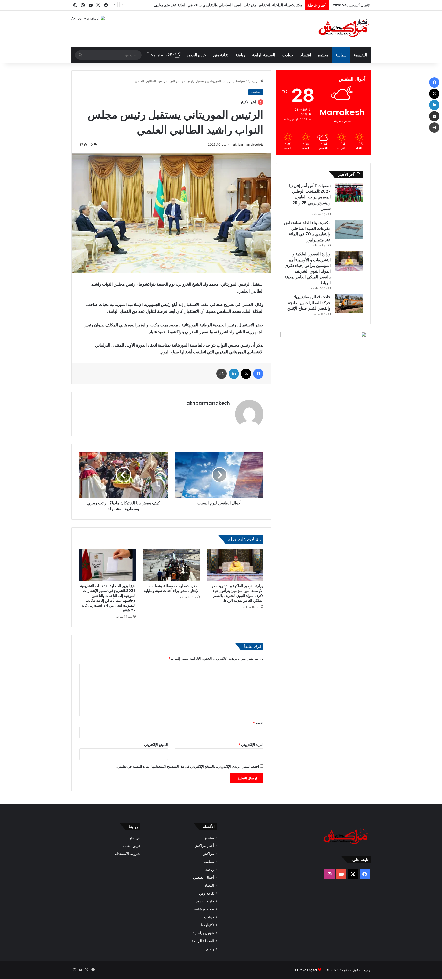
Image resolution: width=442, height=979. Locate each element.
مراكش (208, 854)
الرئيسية (360, 54)
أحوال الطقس (203, 877)
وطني (209, 949)
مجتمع (323, 54)
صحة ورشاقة (204, 909)
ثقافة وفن (220, 54)
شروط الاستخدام (127, 854)
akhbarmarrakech (246, 144)
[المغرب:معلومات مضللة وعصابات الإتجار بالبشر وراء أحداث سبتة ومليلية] (171, 565)
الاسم (258, 723)
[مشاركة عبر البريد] (434, 116)
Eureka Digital (306, 970)
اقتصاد (305, 54)
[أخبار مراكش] (342, 29)
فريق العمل (131, 846)
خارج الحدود (196, 54)
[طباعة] (221, 374)
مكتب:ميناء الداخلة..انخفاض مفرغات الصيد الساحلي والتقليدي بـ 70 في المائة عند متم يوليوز (227, 5)
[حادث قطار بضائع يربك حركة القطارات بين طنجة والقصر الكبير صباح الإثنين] (349, 303)
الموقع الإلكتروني (156, 745)
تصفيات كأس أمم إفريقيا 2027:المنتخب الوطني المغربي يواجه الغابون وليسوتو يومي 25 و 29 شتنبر (310, 197)
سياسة (341, 54)
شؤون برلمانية (203, 933)
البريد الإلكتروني (251, 745)
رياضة (240, 54)
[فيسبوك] (258, 374)
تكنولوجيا (207, 925)
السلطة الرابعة (263, 54)
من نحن (134, 838)
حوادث (287, 54)
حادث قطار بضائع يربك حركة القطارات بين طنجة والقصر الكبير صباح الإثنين (309, 302)
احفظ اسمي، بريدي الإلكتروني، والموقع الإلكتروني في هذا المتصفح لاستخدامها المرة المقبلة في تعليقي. (187, 766)
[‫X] (246, 374)
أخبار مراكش (204, 846)
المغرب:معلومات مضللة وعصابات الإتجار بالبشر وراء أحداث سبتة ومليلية (172, 588)
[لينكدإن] (234, 374)
